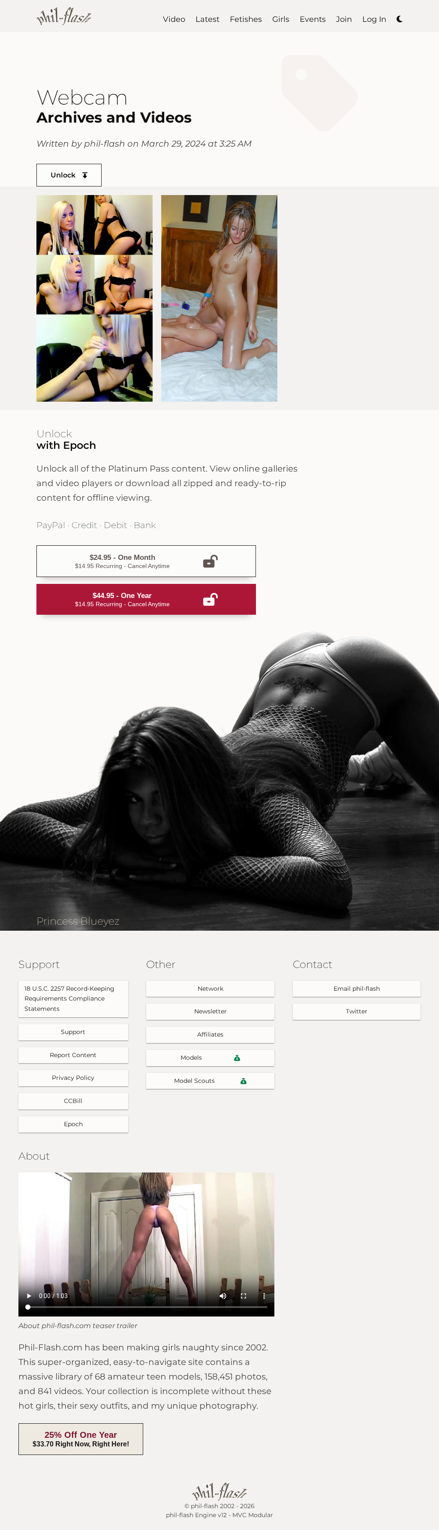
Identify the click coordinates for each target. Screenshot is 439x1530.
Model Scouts (194, 1081)
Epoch (73, 1124)
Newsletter (210, 1011)
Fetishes (246, 19)
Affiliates (210, 1034)
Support (73, 1032)
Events (313, 19)
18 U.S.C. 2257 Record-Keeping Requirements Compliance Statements (69, 999)
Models (191, 1057)
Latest (207, 19)
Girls (280, 19)
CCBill (73, 1101)
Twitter (356, 1011)
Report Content (73, 1055)
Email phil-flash (357, 988)
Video (174, 19)
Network (210, 988)
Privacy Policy (73, 1078)
